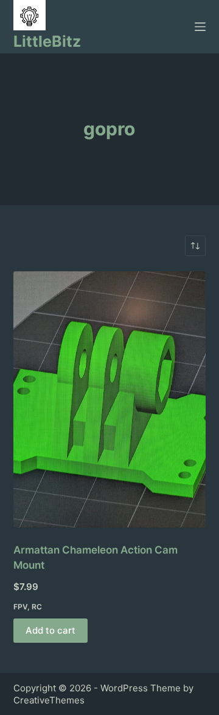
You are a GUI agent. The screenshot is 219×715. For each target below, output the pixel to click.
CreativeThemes (49, 700)
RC (37, 606)
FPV (20, 606)
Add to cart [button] (50, 630)
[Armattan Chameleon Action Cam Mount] (109, 399)
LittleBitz (47, 41)
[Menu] (200, 26)
